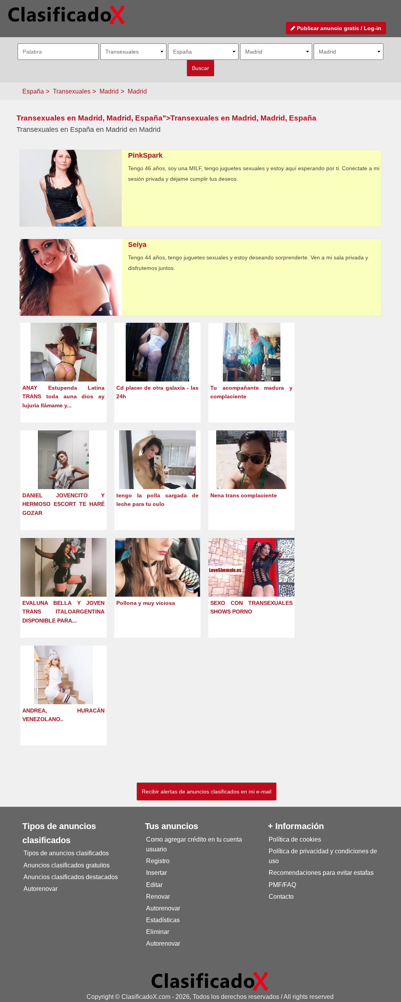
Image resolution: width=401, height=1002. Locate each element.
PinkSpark (145, 155)
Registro (158, 861)
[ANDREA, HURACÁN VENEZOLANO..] (63, 689)
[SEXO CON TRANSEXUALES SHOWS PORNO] (251, 570)
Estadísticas (163, 920)
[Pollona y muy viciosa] (157, 581)
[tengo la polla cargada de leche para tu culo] (157, 474)
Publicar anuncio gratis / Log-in (338, 28)
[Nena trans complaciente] (251, 474)
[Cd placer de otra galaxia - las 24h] (157, 366)
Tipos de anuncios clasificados (66, 853)
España (33, 91)
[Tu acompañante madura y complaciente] (251, 366)
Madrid (109, 91)
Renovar (158, 896)
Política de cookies (295, 839)
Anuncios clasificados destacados (70, 877)
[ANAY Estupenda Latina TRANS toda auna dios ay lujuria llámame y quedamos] (64, 366)
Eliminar (157, 931)
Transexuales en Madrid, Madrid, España (89, 118)
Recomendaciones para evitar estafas (321, 872)
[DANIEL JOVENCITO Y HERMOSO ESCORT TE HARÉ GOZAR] (63, 474)
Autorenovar (40, 888)
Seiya (137, 244)
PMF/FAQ (282, 884)
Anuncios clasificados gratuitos (66, 865)
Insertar (156, 872)
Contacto (281, 896)
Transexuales (71, 91)
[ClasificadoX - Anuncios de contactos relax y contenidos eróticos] (210, 981)
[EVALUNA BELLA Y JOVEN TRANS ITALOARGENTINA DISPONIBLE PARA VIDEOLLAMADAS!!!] (63, 580)
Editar (154, 884)
